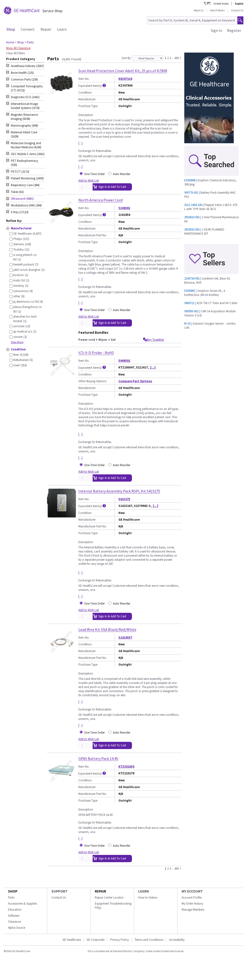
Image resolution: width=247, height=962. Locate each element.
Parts (11, 897)
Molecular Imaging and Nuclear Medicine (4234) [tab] (26, 145)
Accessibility (177, 940)
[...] (80, 143)
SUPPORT (59, 891)
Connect (28, 29)
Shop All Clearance (18, 48)
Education (14, 909)
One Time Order (94, 174)
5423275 (124, 499)
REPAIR (100, 891)
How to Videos (147, 897)
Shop (11, 29)
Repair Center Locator (109, 897)
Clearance (14, 922)
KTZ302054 (126, 766)
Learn (62, 29)
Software (13, 916)
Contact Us (237, 10)
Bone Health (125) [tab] (22, 73)
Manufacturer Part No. (92, 235)
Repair (46, 29)
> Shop (19, 42)
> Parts (29, 42)
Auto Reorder (121, 174)
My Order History (192, 903)
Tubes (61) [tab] (17, 192)
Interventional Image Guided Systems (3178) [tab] (25, 106)
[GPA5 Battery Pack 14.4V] (61, 783)
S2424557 (125, 637)
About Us (199, 10)
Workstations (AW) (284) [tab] (26, 205)
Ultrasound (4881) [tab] (22, 199)
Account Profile (192, 897)
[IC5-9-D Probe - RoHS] (61, 377)
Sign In (216, 30)
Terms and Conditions (149, 940)
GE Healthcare (71, 940)
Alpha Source (16, 928)
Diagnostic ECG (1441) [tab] (25, 97)
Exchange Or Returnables (94, 151)
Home (10, 42)
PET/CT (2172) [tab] (20, 172)
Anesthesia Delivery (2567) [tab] (27, 66)
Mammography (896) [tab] (24, 125)
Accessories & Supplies (22, 903)
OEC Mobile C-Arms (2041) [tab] (28, 154)
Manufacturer (87, 99)
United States (221, 3)
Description (85, 115)
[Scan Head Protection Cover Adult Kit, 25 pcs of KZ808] (61, 95)
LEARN (143, 891)
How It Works (217, 10)
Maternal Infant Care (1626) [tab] (24, 134)
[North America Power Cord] (61, 224)
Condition (85, 92)
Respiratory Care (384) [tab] (25, 185)
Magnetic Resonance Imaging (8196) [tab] (24, 117)
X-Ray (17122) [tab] (19, 212)
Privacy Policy (119, 940)
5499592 (124, 361)
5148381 (124, 208)
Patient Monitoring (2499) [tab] (27, 178)
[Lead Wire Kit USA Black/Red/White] (61, 654)
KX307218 (125, 79)
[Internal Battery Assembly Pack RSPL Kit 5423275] (61, 515)
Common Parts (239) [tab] (24, 79)
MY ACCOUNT (192, 891)
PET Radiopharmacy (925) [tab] (24, 163)
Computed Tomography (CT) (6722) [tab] (27, 88)
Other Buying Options (92, 381)
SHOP (12, 891)
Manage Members (193, 909)
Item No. (83, 79)
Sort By (126, 58)
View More (17, 342)
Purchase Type (87, 106)
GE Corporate (95, 940)
